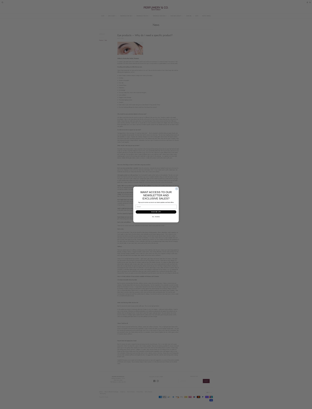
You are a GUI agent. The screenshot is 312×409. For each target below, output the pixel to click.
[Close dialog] (177, 188)
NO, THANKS (156, 216)
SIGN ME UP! (156, 212)
